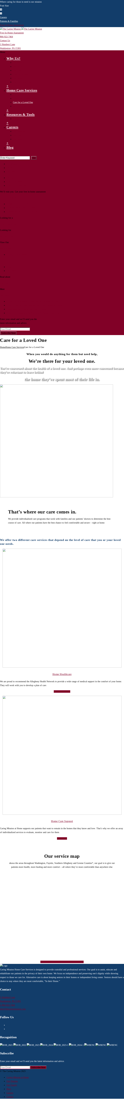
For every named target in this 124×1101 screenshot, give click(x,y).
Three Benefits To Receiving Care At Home (26, 309)
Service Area (6, 248)
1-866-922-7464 (7, 1005)
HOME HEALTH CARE (17, 204)
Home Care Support (62, 821)
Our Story (17, 66)
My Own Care (19, 106)
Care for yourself (21, 74)
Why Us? (13, 58)
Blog (10, 147)
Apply (9, 267)
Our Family (11, 1085)
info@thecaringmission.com (13, 1009)
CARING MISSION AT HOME (21, 208)
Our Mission (18, 62)
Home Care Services (21, 90)
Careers (3, 17)
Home (2, 347)
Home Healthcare (62, 674)
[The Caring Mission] (21, 29)
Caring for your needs (16, 254)
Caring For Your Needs (23, 119)
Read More (62, 838)
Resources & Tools (20, 114)
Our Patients (12, 1081)
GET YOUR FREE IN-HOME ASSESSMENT (62, 962)
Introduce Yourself (8, 198)
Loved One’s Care (8, 224)
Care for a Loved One (23, 102)
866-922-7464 (6, 36)
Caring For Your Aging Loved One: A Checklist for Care (32, 301)
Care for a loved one (22, 82)
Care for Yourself (14, 182)
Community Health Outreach (26, 98)
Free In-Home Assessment (12, 25)
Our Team (17, 78)
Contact (9, 1097)
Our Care (17, 70)
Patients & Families (9, 21)
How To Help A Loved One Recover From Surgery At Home (34, 305)
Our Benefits (19, 131)
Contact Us (5, 40)
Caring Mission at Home (24, 94)
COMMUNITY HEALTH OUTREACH (24, 212)
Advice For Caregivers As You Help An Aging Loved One (32, 313)
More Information (62, 691)
